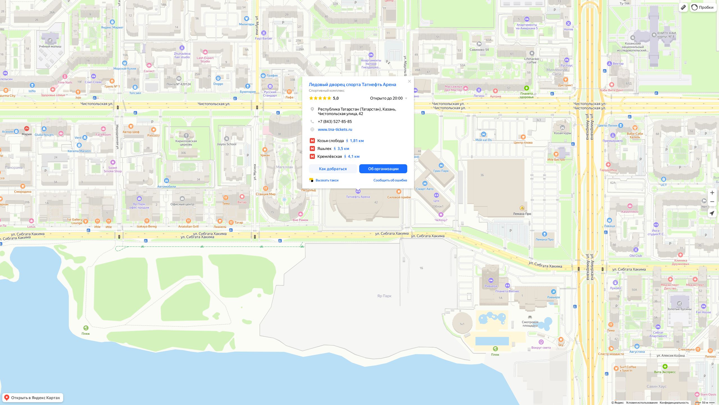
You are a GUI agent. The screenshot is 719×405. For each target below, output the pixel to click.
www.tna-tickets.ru (335, 129)
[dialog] (358, 132)
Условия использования (641, 402)
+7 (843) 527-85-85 (335, 121)
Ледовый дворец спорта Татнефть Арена (352, 84)
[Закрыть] (409, 81)
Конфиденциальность (674, 402)
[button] (683, 7)
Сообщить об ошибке (390, 180)
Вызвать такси (327, 180)
